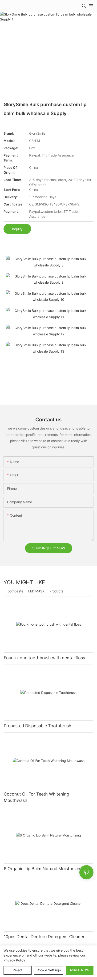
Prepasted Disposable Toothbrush (37, 725)
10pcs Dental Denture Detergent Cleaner (44, 936)
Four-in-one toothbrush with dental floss (44, 657)
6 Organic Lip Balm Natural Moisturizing (43, 868)
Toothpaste (14, 591)
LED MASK (36, 591)
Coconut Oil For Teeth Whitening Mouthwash (36, 797)
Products (56, 591)
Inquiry (17, 229)
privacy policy (14, 960)
